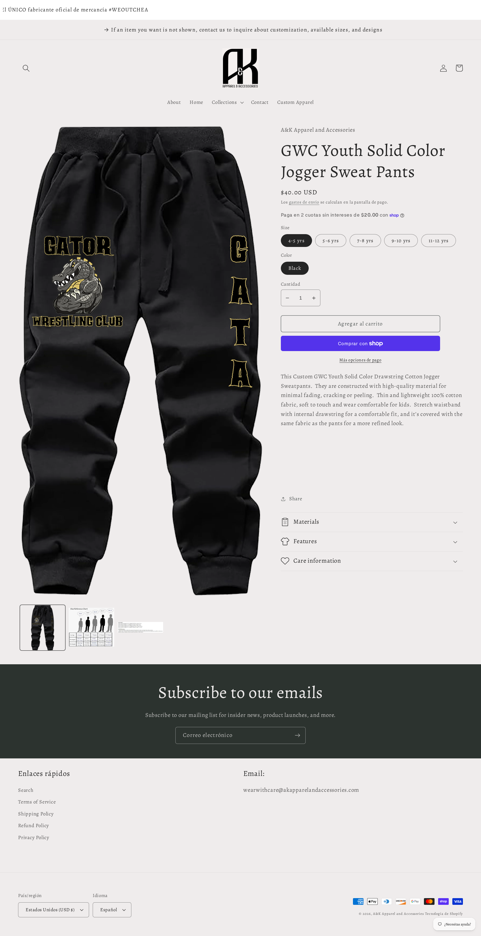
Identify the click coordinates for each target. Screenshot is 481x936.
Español (108, 909)
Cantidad (290, 284)
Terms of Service (37, 801)
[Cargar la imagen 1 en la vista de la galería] (42, 627)
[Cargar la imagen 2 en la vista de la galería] (91, 627)
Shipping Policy (36, 813)
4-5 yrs (296, 240)
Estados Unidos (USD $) (50, 909)
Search (26, 790)
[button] (26, 68)
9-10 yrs (401, 240)
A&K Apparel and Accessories (398, 913)
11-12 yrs (439, 240)
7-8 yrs (365, 240)
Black (294, 268)
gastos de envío (304, 202)
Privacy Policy (33, 837)
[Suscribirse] (297, 735)
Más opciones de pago (360, 360)
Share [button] (295, 498)
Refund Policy (33, 825)
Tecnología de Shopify (444, 913)
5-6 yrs (331, 240)
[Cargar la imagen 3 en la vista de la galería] (140, 627)
